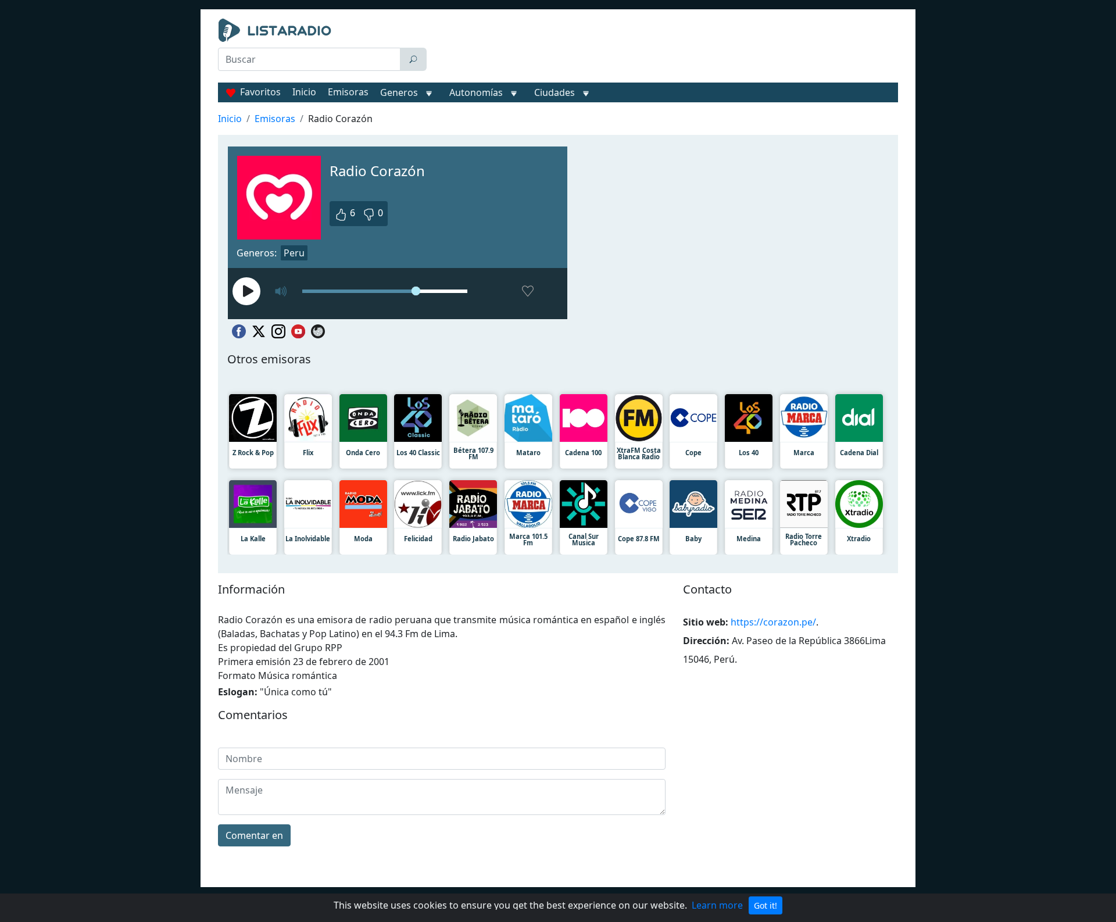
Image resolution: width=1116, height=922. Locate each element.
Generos (399, 92)
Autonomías (476, 92)
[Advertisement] (665, 48)
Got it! (765, 905)
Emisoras (348, 91)
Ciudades (554, 92)
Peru (294, 252)
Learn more (717, 905)
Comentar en (254, 835)
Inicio (304, 91)
